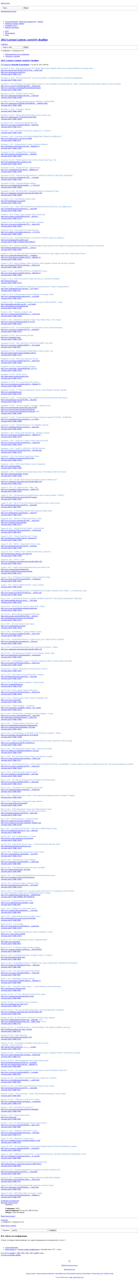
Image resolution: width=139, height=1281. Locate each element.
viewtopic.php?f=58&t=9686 (11, 1158)
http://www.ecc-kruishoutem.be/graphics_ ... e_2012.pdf (20, 185)
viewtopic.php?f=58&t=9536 (11, 1049)
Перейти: (6, 1230)
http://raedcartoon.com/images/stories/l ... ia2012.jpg (18, 717)
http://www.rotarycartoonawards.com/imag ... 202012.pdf (20, 758)
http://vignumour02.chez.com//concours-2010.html (18, 918)
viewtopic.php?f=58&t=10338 (11, 665)
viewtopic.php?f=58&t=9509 (11, 1189)
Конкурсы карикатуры (27, 22)
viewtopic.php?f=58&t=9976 (11, 140)
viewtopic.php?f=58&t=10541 (11, 602)
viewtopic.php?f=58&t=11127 (11, 127)
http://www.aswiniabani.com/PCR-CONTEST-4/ (18, 743)
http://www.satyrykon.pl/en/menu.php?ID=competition (19, 1109)
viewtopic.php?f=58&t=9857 (11, 905)
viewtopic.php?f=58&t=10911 (11, 298)
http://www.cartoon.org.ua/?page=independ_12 (17, 821)
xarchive (40, 22)
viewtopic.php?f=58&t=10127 (11, 856)
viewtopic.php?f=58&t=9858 (11, 959)
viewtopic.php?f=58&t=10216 (11, 887)
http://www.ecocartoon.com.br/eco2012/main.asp (18, 877)
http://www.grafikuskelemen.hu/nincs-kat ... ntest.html (19, 1020)
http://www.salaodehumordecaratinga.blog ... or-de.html (20, 296)
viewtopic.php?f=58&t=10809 (11, 234)
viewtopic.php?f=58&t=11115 (11, 74)
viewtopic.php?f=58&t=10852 (11, 211)
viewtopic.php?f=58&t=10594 (11, 413)
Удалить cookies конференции (28, 1249)
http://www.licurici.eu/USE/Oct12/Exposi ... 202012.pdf (20, 265)
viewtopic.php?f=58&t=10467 (11, 678)
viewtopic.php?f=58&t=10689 (11, 195)
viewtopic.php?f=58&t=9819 (11, 944)
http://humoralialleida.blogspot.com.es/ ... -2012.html (19, 600)
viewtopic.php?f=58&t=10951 (11, 90)
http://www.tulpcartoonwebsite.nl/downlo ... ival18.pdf (19, 95)
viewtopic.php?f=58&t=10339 (11, 259)
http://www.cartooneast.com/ (11, 337)
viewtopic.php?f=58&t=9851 (11, 951)
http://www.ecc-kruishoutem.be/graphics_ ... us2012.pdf (20, 1080)
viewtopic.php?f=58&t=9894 (11, 998)
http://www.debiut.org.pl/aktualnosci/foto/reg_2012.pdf (20, 751)
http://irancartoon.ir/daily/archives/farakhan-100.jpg (18, 353)
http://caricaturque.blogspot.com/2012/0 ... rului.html (19, 676)
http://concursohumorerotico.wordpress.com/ (16, 162)
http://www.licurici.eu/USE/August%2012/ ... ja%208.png (21, 579)
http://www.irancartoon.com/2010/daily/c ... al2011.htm (20, 862)
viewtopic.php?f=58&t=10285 (11, 643)
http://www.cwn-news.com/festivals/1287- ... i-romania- (20, 177)
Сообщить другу (11, 25)
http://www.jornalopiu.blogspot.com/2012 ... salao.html (20, 427)
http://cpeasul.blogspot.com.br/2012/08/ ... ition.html (19, 400)
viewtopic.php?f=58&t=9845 (11, 990)
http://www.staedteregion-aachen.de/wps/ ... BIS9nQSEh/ (20, 895)
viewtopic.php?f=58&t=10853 (11, 226)
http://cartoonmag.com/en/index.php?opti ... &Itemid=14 (20, 146)
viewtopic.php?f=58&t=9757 (11, 1181)
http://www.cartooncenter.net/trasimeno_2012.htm (18, 727)
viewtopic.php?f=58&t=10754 (11, 402)
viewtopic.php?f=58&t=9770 (11, 1135)
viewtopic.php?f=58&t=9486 (11, 864)
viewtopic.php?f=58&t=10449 (11, 776)
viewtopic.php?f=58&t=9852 (11, 347)
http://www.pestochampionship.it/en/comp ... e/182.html (20, 1133)
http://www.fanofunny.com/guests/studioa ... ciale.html (19, 774)
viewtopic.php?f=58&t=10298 (11, 805)
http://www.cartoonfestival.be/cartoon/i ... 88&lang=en (19, 170)
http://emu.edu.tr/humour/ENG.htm (13, 957)
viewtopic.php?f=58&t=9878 (11, 532)
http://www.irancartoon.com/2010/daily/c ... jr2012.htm (20, 1187)
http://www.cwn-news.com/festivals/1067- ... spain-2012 (20, 766)
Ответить (4, 44)
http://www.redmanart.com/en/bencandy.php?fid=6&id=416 (21, 649)
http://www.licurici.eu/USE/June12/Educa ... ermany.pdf (20, 663)
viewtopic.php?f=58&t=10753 (11, 378)
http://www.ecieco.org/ (9, 1117)
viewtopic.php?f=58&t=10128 (11, 825)
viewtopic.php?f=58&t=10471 (11, 563)
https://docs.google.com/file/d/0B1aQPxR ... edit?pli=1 (19, 216)
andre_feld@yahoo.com (76, 1277)
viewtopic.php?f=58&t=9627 (11, 1090)
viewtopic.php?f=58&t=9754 (11, 1023)
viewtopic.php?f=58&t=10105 (11, 752)
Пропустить (5, 3)
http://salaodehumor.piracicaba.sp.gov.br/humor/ (17, 618)
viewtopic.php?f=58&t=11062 (11, 156)
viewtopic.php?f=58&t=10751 (11, 355)
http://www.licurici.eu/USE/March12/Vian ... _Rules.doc (20, 965)
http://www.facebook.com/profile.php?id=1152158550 (19, 735)
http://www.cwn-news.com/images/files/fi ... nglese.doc (20, 125)
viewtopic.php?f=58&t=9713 (11, 1057)
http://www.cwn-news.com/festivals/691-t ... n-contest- (19, 1072)
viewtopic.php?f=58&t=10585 (11, 363)
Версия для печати (12, 27)
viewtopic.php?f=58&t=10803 (11, 386)
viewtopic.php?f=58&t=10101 (11, 815)
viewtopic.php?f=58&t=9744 (11, 1006)
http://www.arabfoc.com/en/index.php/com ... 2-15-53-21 (20, 232)
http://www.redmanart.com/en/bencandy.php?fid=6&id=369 (21, 1012)
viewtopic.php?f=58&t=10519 (11, 491)
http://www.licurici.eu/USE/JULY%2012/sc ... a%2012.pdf (21, 593)
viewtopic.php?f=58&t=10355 (11, 499)
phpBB (12, 1253)
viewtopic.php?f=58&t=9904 (11, 832)
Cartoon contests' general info (45, 1273)
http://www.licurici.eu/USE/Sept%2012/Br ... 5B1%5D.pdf (21, 450)
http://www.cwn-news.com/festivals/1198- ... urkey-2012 (20, 634)
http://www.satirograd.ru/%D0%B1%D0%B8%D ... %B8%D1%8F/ (24, 103)
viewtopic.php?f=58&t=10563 (11, 444)
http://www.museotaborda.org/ (11, 392)
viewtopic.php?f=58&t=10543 (11, 308)
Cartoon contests (31, 1273)
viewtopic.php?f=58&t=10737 (11, 573)
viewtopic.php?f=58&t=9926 (11, 912)
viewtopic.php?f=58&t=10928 (11, 119)
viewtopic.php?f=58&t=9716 (11, 760)
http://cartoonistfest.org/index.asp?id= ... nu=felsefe (18, 304)
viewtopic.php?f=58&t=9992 (11, 1119)
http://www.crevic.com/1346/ (11, 700)
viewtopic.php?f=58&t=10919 (11, 164)
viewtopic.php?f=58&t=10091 (11, 879)
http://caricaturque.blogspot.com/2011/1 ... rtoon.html (19, 1088)
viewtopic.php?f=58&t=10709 (11, 172)
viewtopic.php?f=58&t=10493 (11, 540)
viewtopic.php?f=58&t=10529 (11, 587)
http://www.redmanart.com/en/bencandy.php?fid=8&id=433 (21, 481)
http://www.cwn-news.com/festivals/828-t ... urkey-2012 (20, 1125)
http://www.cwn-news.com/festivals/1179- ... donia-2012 (20, 361)
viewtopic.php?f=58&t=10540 (11, 339)
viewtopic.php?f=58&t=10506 (11, 548)
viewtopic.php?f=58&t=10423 (11, 324)
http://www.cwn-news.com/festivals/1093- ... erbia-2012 (20, 520)
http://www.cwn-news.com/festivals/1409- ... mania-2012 (20, 86)
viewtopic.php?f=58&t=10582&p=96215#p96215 (18, 242)
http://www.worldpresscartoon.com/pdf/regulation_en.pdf (20, 1140)
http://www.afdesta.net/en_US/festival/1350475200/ (18, 117)
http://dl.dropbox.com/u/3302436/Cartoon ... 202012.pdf (20, 1179)
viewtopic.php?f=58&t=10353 (11, 686)
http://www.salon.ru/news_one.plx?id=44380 (16, 138)
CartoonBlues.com (60, 1273)
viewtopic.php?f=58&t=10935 (11, 250)
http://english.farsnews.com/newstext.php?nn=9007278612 (21, 1164)
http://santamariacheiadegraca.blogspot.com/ (16, 846)
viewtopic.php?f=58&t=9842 (11, 1082)
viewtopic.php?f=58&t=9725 (11, 290)
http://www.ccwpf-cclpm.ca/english (13, 934)
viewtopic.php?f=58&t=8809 (11, 1066)
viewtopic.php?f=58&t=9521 (11, 1031)
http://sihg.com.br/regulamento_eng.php (14, 474)
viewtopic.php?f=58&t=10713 (11, 283)
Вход (7, 35)
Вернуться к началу (8, 1216)
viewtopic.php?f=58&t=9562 (11, 1014)
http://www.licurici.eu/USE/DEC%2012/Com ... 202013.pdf (21, 70)
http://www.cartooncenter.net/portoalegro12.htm (17, 996)
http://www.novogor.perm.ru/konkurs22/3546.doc (18, 411)
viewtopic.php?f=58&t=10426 (11, 595)
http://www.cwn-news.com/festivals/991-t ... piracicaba (20, 782)
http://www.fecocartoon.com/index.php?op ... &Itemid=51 (21, 257)
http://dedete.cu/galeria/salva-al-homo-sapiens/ (16, 571)
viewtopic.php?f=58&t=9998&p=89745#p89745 (17, 897)
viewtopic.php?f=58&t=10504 (11, 556)
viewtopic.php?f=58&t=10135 (11, 928)
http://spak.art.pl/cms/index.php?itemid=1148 (16, 1037)
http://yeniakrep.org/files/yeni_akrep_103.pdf (16, 1029)
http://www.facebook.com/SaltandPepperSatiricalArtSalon (21, 88)
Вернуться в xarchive (8, 1226)
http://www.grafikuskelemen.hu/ (12, 684)
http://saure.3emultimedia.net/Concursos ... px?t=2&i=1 (20, 288)
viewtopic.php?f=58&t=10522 (11, 483)
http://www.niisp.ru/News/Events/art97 (14, 803)
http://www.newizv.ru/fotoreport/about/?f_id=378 (18, 322)
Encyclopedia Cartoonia (74, 1273)
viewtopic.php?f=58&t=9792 (11, 1039)
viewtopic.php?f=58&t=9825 (11, 1150)
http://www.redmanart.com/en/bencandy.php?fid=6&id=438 (21, 193)
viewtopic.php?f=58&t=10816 (11, 275)
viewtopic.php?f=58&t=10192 (11, 694)
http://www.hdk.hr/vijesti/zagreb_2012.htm (15, 869)
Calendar (106, 1273)
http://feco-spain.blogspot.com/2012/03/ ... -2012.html (19, 885)
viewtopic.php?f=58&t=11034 (11, 133)
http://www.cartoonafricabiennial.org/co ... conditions (19, 255)
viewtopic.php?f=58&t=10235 (11, 784)
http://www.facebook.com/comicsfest (13, 522)
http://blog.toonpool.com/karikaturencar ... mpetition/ (19, 154)
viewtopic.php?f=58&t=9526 (11, 1142)
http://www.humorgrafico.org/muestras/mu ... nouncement (21, 655)
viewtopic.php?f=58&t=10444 (11, 460)
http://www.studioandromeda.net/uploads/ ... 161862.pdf (20, 789)
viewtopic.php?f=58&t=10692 (11, 187)
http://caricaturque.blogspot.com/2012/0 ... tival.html (19, 546)
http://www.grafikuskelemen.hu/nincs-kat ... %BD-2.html (20, 1021)
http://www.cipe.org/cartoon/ (11, 466)
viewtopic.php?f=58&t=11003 (11, 148)
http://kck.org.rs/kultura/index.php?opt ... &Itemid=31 (19, 1064)
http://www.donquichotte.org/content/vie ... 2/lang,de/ (19, 641)
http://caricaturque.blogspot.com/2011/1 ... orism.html (19, 1172)
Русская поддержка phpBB (11, 1255)
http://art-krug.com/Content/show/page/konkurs (17, 838)
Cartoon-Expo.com (97, 1273)
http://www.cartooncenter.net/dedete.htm (15, 569)
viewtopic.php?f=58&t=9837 (11, 1096)
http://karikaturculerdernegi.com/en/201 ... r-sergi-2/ (18, 248)
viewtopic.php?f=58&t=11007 (11, 203)
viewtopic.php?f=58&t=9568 (11, 1111)
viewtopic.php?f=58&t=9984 (11, 967)
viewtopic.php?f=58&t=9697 (11, 1174)
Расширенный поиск (8, 11)
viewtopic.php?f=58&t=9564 (11, 1074)
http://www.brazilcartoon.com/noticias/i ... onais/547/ (19, 513)
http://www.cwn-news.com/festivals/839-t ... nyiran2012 (20, 1148)
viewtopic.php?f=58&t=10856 (11, 105)
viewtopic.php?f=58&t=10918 (11, 267)
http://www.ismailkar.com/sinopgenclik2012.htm (17, 458)
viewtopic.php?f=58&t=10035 (11, 797)
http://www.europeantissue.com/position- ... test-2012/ (19, 854)
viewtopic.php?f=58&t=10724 (11, 218)
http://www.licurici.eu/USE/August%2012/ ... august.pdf (20, 442)
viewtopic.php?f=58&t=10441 (11, 370)
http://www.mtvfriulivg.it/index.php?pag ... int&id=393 (20, 489)
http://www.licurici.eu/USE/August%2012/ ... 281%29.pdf (21, 530)
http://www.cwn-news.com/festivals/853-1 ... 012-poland (20, 345)
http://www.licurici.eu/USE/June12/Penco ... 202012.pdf (20, 692)
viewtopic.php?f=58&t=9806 (11, 1127)
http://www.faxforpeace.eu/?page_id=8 (14, 1004)
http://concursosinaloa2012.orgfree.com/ (14, 240)
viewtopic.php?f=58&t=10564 (11, 316)
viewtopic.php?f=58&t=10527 (11, 671)
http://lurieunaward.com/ (9, 281)
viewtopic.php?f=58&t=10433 (11, 768)
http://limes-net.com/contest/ (10, 942)
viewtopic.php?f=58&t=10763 (11, 515)
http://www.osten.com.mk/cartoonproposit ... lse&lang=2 (20, 1195)
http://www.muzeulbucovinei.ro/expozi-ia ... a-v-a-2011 (20, 419)
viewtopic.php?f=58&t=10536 (11, 610)
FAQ (7, 31)
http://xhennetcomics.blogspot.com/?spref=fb (16, 554)
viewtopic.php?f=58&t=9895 (11, 920)
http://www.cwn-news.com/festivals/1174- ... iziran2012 (20, 329)
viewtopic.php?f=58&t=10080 (11, 421)
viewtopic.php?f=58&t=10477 (11, 524)
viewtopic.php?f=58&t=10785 (11, 179)
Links (111, 1273)
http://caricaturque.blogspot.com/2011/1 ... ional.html (19, 505)
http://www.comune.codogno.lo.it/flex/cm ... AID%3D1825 (21, 949)
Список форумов (11, 22)
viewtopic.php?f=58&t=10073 (11, 936)
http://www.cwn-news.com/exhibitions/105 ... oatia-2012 (20, 715)
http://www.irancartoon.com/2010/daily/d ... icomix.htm (20, 926)
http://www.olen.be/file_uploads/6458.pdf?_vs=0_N (19, 368)
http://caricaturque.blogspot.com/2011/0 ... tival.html (18, 1062)
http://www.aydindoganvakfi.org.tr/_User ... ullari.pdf (19, 830)
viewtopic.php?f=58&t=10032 (11, 840)
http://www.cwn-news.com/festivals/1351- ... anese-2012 (20, 224)
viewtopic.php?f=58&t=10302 (11, 702)
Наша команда (10, 1249)
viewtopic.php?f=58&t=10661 (11, 429)
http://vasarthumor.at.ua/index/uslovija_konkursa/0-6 (19, 538)
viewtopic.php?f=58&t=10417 (11, 729)
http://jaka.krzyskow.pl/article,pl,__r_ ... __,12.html (18, 1047)
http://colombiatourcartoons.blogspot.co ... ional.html (19, 209)
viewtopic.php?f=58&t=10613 (11, 581)
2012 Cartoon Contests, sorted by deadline (24, 39)
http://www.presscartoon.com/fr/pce (13, 72)
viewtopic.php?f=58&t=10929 (11, 111)
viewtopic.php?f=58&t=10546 (11, 468)
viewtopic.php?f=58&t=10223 (11, 620)
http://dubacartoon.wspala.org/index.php (14, 376)
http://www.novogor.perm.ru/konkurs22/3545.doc (18, 409)
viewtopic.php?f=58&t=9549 (11, 1197)
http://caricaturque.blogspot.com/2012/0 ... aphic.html (19, 813)
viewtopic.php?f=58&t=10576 (11, 331)
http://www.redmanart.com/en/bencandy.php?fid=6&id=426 (21, 561)
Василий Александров (20, 65)
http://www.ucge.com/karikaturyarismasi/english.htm (19, 608)
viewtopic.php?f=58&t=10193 (11, 710)
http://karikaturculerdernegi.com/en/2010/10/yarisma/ (19, 497)
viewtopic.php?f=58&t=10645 (11, 635)
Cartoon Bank (86, 1273)
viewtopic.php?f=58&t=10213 (11, 848)
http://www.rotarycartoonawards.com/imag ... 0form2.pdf (20, 1055)
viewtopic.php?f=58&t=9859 (11, 791)
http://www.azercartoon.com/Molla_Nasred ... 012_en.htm (21, 708)
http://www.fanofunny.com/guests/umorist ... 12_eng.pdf (20, 1156)
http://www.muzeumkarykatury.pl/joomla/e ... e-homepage (21, 1101)
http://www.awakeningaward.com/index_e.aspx (17, 903)
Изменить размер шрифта (14, 23)
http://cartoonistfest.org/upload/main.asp (14, 306)
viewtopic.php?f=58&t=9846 (11, 982)
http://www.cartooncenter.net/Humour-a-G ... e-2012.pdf (20, 314)
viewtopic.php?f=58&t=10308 (11, 737)
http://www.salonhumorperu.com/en (13, 626)
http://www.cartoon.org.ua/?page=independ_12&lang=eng (21, 823)
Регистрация (10, 33)
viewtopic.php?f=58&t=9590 (11, 507)
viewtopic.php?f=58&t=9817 (11, 975)
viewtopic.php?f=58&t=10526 (11, 628)
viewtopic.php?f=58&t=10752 (11, 452)
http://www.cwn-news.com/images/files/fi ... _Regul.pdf (20, 973)
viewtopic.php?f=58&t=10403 (11, 719)
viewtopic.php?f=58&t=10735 (11, 437)
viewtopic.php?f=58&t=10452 (11, 657)
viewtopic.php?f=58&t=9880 (11, 871)
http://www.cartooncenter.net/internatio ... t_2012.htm (19, 910)
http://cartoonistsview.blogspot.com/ (13, 988)
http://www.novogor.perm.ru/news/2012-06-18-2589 (19, 407)
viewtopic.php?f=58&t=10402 (11, 745)
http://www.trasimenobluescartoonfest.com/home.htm (19, 725)
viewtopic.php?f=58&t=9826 (11, 1166)
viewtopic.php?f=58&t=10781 (11, 394)
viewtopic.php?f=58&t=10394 (11, 476)
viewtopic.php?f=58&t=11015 (11, 80)
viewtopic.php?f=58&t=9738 (11, 1103)
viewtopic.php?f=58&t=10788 (11, 97)
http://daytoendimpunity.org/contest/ (13, 201)
